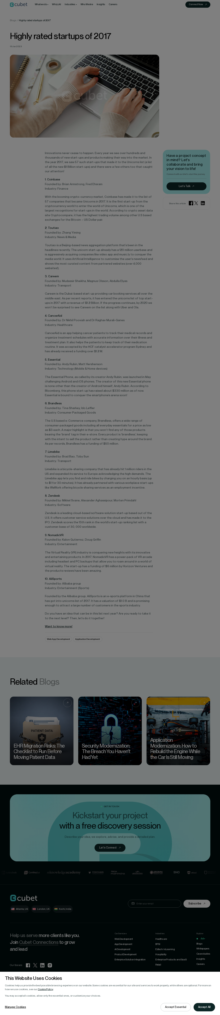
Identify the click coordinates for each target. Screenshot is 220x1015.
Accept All (204, 1007)
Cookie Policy (45, 989)
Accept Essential (175, 1007)
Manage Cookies (15, 1007)
